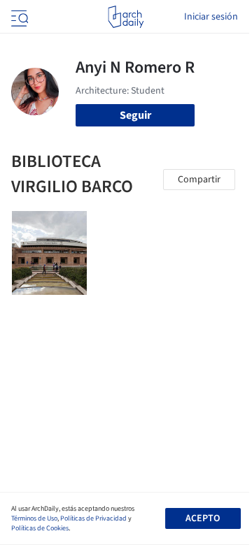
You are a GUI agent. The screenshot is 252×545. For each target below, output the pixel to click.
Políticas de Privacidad (93, 518)
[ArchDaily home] (126, 17)
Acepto (203, 518)
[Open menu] (18, 17)
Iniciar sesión (211, 17)
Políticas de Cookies (40, 528)
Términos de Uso (34, 518)
